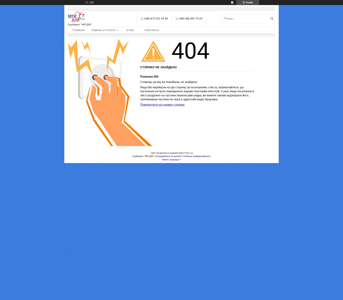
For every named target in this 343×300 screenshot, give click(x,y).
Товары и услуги (103, 30)
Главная (79, 30)
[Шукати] (272, 18)
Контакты (152, 30)
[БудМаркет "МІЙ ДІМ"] (77, 16)
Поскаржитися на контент (168, 156)
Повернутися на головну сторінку (162, 104)
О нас (130, 30)
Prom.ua (189, 153)
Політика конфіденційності (197, 156)
